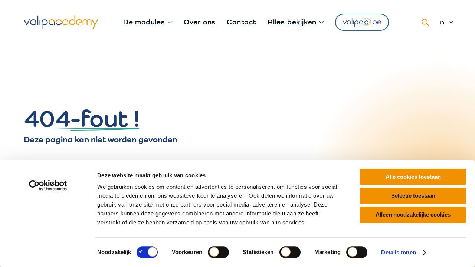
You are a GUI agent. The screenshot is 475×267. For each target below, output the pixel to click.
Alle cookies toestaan (413, 177)
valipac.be (362, 22)
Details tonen (398, 252)
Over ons (200, 22)
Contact (241, 22)
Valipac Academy (61, 22)
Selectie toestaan (413, 195)
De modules (144, 22)
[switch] (218, 252)
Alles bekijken (292, 22)
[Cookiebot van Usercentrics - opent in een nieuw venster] (48, 185)
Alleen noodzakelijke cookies (413, 214)
